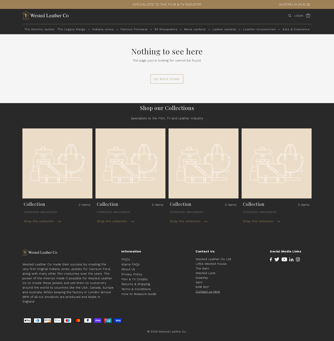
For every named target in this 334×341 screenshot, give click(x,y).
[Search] (290, 15)
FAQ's (125, 259)
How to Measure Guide (138, 294)
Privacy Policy (131, 274)
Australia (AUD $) (294, 4)
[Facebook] (271, 259)
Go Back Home (167, 79)
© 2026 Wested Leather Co (166, 331)
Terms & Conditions (136, 289)
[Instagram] (298, 259)
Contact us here (208, 291)
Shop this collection (39, 221)
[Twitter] (276, 259)
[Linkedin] (291, 259)
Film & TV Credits (134, 279)
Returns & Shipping (135, 284)
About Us (128, 269)
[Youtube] (284, 259)
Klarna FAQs (130, 264)
